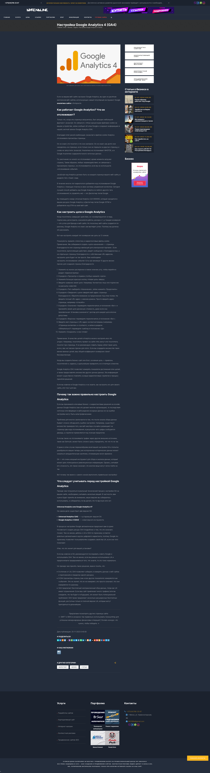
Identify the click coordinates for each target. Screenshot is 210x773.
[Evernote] (81, 640)
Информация (74, 17)
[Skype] (76, 640)
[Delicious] (90, 640)
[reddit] (95, 640)
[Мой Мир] (74, 640)
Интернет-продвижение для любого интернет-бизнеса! (65, 3)
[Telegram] (65, 640)
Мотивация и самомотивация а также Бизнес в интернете (144, 120)
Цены (28, 17)
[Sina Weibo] (104, 640)
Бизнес (70, 27)
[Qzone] (99, 640)
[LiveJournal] (86, 640)
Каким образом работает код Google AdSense (142, 100)
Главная (7, 17)
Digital (76, 27)
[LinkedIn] (83, 640)
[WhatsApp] (72, 640)
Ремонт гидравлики (112, 726)
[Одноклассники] (63, 640)
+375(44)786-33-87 (134, 712)
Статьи (84, 667)
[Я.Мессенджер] (58, 640)
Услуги (18, 17)
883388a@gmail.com (136, 721)
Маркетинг (63, 667)
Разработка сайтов (65, 713)
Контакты (88, 17)
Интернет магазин (65, 726)
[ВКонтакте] (60, 640)
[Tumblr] (79, 640)
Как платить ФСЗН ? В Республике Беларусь (143, 149)
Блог (62, 17)
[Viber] (69, 640)
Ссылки (38, 17)
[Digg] (92, 640)
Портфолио (50, 17)
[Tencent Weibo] (109, 640)
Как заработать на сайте (141, 139)
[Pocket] (97, 640)
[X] (67, 640)
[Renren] (102, 640)
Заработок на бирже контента (142, 110)
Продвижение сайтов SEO (68, 740)
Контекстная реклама (66, 733)
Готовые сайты (101, 17)
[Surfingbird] (106, 640)
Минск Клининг (98, 747)
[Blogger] (88, 640)
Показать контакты (197, 758)
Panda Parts (112, 747)
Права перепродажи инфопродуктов (142, 130)
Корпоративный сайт (66, 720)
